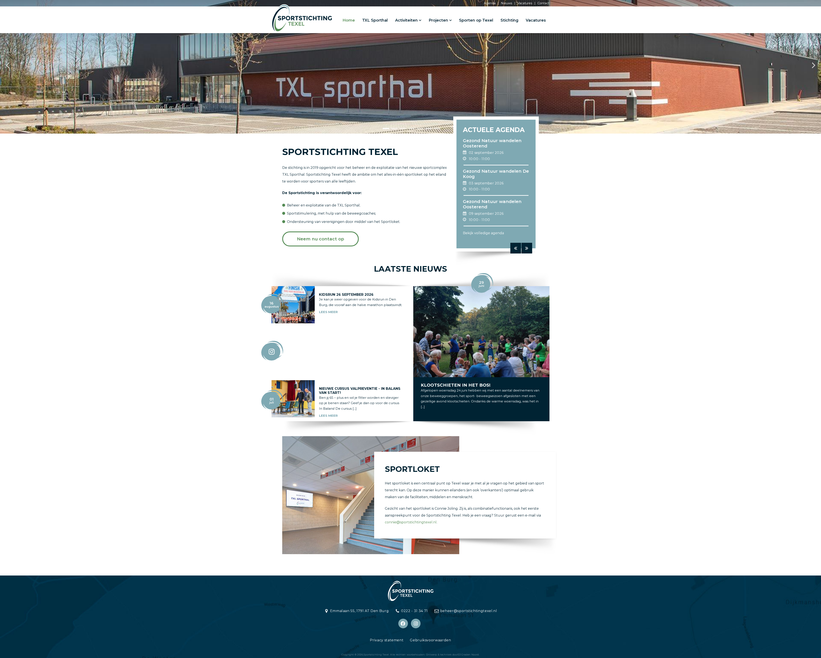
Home (349, 20)
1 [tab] (384, 130)
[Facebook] (403, 623)
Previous (7, 67)
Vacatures (524, 3)
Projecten (438, 20)
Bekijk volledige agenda (483, 233)
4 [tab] (409, 130)
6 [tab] (426, 130)
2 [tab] (392, 130)
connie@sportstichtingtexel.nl (411, 522)
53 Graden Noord (468, 654)
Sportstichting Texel (376, 654)
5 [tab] (418, 130)
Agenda (490, 3)
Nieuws (506, 3)
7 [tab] (435, 130)
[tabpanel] (410, 67)
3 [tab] (401, 130)
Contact (543, 3)
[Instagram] (416, 623)
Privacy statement (386, 640)
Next (813, 67)
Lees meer (328, 312)
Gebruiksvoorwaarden (430, 640)
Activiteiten (406, 20)
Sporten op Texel (476, 20)
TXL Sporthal (375, 20)
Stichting (509, 20)
